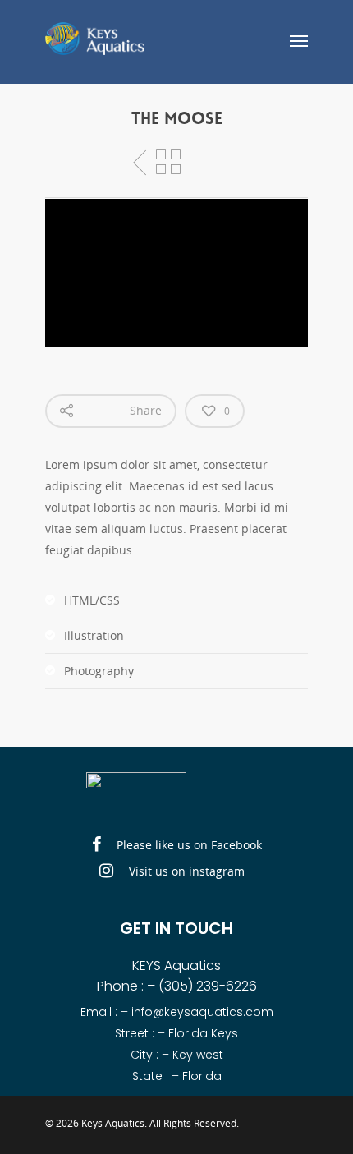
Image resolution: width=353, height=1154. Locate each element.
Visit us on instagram (185, 870)
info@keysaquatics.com (202, 1012)
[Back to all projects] (168, 162)
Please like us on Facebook (187, 844)
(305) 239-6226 (207, 986)
